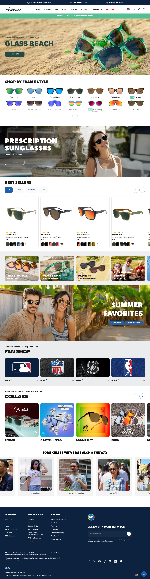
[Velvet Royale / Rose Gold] (57, 244)
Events (30, 541)
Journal (7, 523)
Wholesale (32, 523)
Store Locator (56, 539)
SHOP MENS (116, 323)
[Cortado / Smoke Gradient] (121, 244)
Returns (54, 526)
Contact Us (55, 536)
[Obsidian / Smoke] (14, 244)
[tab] (9, 190)
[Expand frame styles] (75, 116)
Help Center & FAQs (58, 520)
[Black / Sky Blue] (85, 244)
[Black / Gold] (89, 244)
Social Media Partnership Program (35, 534)
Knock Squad (33, 529)
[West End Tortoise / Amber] (43, 244)
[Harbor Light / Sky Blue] (18, 244)
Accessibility (31, 575)
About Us (8, 520)
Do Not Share (38, 575)
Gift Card (8, 533)
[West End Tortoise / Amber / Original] (57, 213)
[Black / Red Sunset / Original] (92, 213)
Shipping (54, 529)
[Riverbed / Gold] (93, 244)
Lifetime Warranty (57, 533)
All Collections (10, 536)
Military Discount (11, 529)
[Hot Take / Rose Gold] (50, 244)
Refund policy (8, 575)
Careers (31, 520)
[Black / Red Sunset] (78, 244)
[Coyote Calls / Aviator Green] (7, 244)
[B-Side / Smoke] (22, 244)
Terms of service (23, 575)
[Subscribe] (129, 534)
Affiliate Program (34, 538)
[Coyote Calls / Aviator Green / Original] (21, 213)
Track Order (55, 523)
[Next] (142, 190)
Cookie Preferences (46, 575)
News (7, 526)
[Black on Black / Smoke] (11, 244)
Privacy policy (15, 575)
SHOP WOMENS (134, 323)
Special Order (33, 526)
